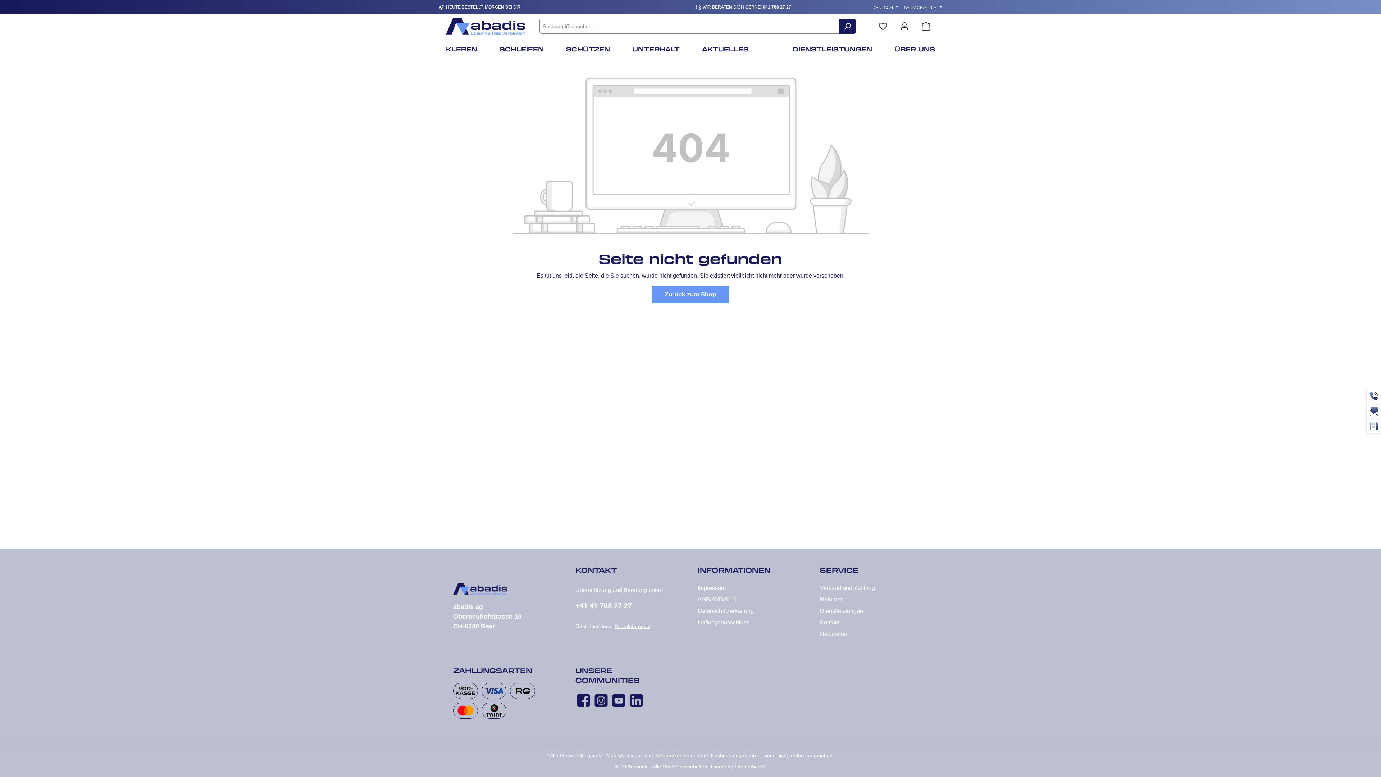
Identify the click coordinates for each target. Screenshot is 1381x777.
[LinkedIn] (636, 700)
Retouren (832, 599)
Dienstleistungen (841, 611)
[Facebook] (583, 700)
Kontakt (829, 622)
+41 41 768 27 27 (603, 606)
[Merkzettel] (883, 26)
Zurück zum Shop (690, 294)
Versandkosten (672, 755)
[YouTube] (619, 700)
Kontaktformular (633, 626)
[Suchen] (847, 26)
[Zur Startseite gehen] (485, 26)
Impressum (712, 588)
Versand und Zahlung (847, 588)
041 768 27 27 (777, 7)
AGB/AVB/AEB (717, 599)
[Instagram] (601, 700)
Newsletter (833, 634)
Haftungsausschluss (723, 622)
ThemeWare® (750, 766)
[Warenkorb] (926, 26)
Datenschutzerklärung (726, 611)
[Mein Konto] (904, 26)
